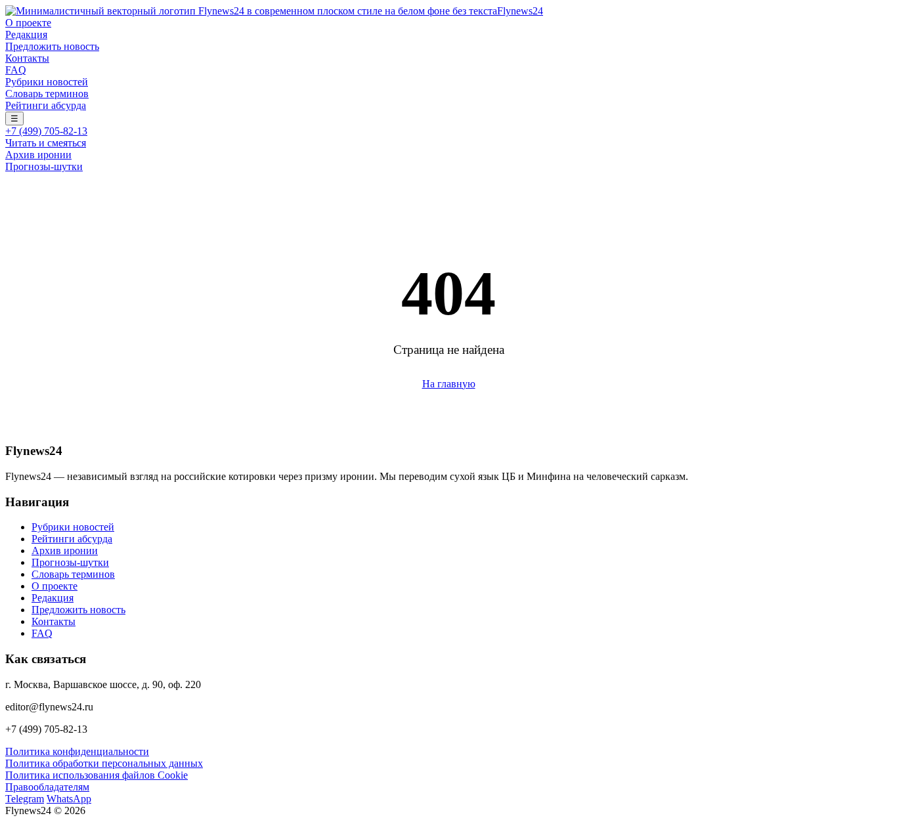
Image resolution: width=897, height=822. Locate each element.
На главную (448, 383)
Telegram (24, 798)
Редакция (26, 34)
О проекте (28, 22)
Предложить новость (52, 46)
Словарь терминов (47, 93)
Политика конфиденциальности (77, 751)
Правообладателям (47, 786)
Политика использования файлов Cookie (96, 775)
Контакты (27, 58)
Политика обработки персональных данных (104, 763)
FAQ (15, 70)
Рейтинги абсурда (45, 105)
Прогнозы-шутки (44, 166)
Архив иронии (38, 154)
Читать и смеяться (45, 142)
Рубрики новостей (46, 81)
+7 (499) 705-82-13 (46, 131)
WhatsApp (69, 798)
